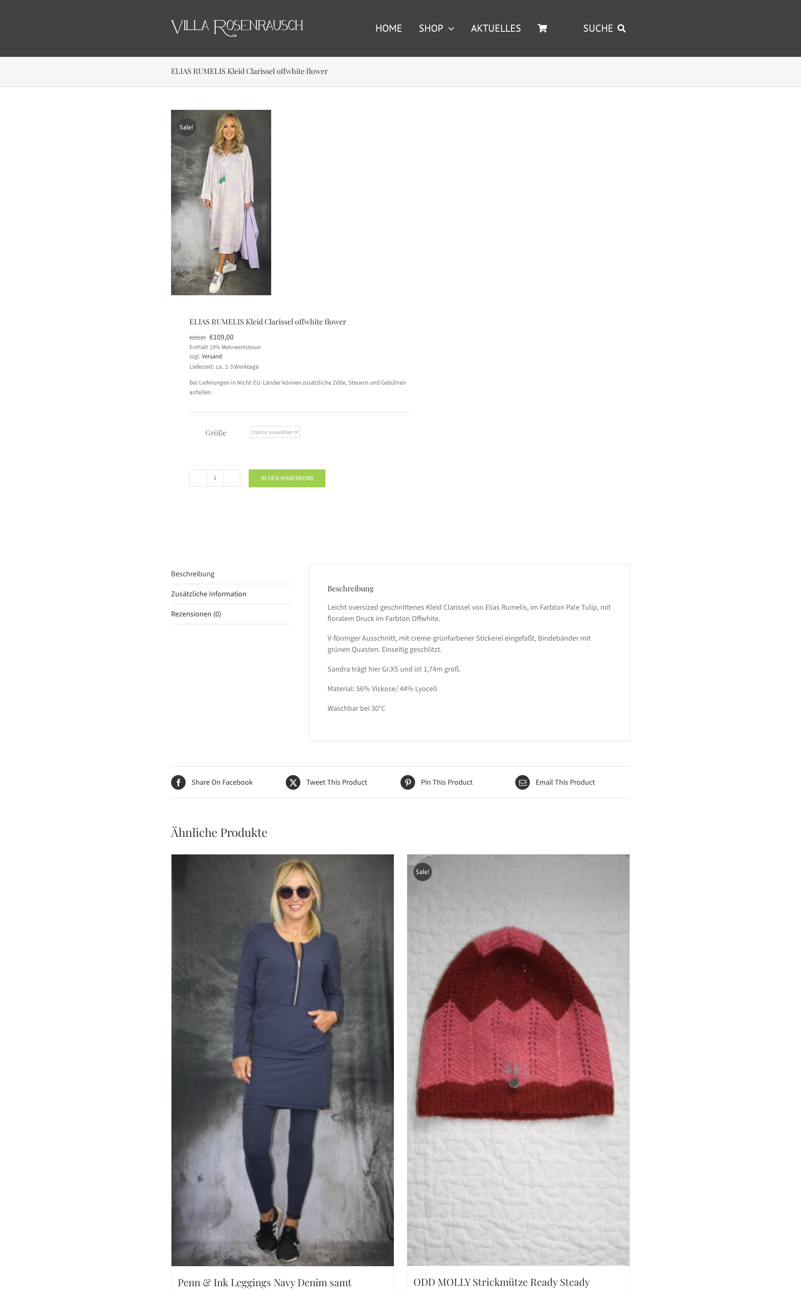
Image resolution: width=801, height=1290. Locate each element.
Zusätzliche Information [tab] (209, 594)
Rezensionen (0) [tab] (196, 614)
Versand (212, 356)
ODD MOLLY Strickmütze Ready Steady (501, 1281)
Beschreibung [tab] (192, 574)
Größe (216, 433)
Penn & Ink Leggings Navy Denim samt (265, 1282)
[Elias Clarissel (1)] (221, 202)
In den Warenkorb (287, 478)
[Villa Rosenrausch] (237, 23)
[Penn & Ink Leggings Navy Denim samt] (282, 1060)
